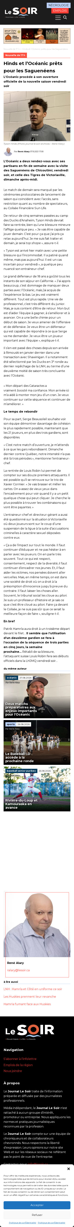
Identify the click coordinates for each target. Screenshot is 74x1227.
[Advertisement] (37, 850)
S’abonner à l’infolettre (20, 1059)
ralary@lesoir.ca (18, 970)
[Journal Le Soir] (22, 12)
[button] (68, 1169)
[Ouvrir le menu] (58, 18)
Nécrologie (58, 5)
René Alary (24, 151)
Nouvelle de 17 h (12, 49)
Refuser (37, 1215)
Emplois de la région (18, 1065)
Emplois (60, 10)
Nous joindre (13, 1071)
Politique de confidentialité (22, 1222)
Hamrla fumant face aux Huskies (27, 1004)
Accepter (37, 1205)
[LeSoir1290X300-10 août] (37, 36)
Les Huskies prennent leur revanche (30, 996)
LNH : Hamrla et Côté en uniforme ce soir (33, 989)
